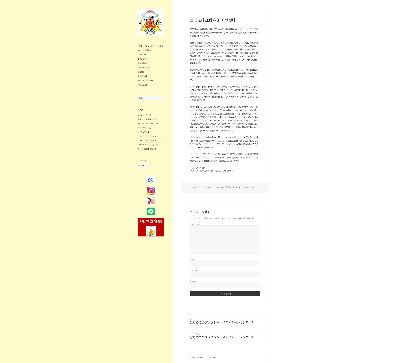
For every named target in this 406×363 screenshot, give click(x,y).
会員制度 (141, 72)
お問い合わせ (143, 85)
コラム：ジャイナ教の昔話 (148, 140)
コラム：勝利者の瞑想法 (147, 149)
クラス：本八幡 (143, 132)
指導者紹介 (142, 59)
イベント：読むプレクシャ (148, 123)
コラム (243, 187)
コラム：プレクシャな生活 (148, 144)
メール (193, 270)
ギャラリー (142, 54)
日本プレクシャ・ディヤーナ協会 (150, 46)
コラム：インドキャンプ (147, 136)
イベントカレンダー (145, 80)
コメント (194, 224)
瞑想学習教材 (143, 76)
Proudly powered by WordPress (203, 357)
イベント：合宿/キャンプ (147, 119)
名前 (193, 259)
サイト (192, 281)
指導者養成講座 (143, 67)
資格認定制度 (143, 63)
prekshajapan (209, 187)
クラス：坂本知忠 (144, 128)
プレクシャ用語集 (144, 50)
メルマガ (250, 187)
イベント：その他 (144, 115)
